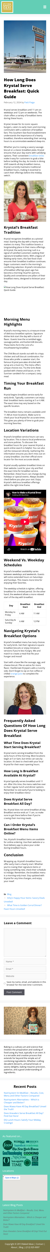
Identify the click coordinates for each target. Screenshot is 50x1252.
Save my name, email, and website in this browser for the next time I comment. (26, 983)
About (14, 1247)
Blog (9, 894)
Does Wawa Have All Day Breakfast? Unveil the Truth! (25, 1108)
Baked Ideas (28, 1244)
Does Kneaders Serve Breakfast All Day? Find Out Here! (23, 1114)
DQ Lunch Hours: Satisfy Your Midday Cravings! (22, 1121)
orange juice (17, 673)
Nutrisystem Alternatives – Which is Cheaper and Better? (21, 1101)
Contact (39, 1244)
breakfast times (36, 155)
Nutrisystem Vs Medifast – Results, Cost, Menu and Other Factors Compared (24, 1094)
